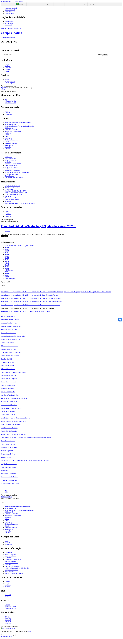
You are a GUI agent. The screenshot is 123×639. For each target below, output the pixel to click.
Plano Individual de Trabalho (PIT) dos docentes (19, 246)
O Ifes (6, 99)
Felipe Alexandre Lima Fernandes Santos (13, 372)
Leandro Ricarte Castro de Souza (11, 408)
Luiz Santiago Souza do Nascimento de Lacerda (15, 418)
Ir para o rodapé (10, 13)
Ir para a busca (10, 11)
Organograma (9, 145)
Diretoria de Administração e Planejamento (18, 122)
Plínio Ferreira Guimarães (8, 444)
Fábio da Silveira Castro (8, 369)
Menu (3, 89)
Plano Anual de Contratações (13, 194)
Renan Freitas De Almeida (9, 447)
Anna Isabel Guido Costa (8, 333)
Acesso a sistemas (10, 81)
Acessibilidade (9, 21)
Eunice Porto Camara (7, 362)
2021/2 (7, 263)
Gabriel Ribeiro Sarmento (8, 382)
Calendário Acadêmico (11, 129)
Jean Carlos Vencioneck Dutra (10, 395)
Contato (7, 79)
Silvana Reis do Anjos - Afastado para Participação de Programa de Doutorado (25, 460)
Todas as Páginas (10, 278)
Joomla (30, 631)
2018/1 (7, 277)
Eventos (7, 136)
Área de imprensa (10, 83)
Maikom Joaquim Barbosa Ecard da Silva (13, 421)
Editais (7, 135)
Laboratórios (8, 138)
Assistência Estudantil (11, 143)
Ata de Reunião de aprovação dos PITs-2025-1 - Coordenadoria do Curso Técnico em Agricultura (30, 305)
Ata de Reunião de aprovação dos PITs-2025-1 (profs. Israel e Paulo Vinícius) (87, 292)
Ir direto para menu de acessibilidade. (12, 1)
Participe (68, 4)
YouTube (8, 618)
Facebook (8, 620)
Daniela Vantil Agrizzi (7, 342)
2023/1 (7, 258)
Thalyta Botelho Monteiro (9, 464)
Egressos (7, 148)
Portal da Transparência (12, 199)
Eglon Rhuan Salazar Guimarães (11, 352)
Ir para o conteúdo (11, 8)
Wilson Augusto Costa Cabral (10, 483)
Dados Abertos (9, 176)
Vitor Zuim (4, 470)
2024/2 (7, 252)
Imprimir (7, 231)
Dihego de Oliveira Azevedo (9, 346)
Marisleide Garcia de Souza (9, 428)
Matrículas (8, 147)
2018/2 (7, 275)
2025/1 (7, 251)
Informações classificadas (12, 170)
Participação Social (10, 160)
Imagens (8, 211)
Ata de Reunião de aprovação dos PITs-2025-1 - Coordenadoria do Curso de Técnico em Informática (31, 301)
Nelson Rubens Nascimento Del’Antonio (13, 434)
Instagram (8, 621)
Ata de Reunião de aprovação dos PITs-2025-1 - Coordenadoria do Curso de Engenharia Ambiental (31, 298)
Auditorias (8, 162)
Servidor (7, 112)
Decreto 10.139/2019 (11, 187)
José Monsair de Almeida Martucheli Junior (14, 398)
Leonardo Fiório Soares (8, 411)
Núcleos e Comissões (11, 140)
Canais (100, 4)
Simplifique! (48, 4)
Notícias (8, 216)
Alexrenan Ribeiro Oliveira (9, 323)
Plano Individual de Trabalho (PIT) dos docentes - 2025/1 (38, 226)
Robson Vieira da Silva (8, 454)
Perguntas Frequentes (11, 174)
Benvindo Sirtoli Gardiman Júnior (11, 339)
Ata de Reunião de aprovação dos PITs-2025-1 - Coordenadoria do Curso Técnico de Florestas (29, 295)
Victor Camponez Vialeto (8, 467)
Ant (6, 490)
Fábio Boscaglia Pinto (7, 365)
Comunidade (8, 114)
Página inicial (5, 88)
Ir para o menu (10, 10)
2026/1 (7, 247)
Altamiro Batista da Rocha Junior (11, 326)
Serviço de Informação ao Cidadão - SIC (17, 172)
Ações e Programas (10, 158)
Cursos (7, 141)
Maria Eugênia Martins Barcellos (11, 424)
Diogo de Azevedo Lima (8, 349)
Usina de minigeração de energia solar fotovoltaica (20, 203)
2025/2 (7, 249)
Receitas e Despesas (11, 165)
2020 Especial (9, 270)
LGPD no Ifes (9, 196)
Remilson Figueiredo (7, 451)
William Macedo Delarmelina (10, 480)
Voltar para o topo (6, 497)
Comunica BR (59, 4)
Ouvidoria (8, 201)
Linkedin (8, 623)
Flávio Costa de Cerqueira (9, 378)
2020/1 (7, 268)
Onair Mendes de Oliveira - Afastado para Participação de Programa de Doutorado (26, 437)
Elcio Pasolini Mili (6, 359)
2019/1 (7, 273)
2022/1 (7, 261)
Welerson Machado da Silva (9, 477)
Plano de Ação (9, 189)
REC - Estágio (9, 128)
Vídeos (7, 213)
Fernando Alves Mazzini (8, 375)
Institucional (8, 157)
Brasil (21, 4)
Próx (6, 492)
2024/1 (7, 254)
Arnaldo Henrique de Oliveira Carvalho (13, 336)
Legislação (92, 4)
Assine (7, 596)
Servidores (8, 169)
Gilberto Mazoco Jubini (8, 385)
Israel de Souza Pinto (7, 388)
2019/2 (7, 272)
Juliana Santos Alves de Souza (10, 401)
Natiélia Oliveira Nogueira (9, 431)
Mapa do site (8, 25)
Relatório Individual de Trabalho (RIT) (16, 193)
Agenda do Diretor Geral (12, 186)
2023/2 (7, 256)
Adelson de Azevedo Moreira (10, 320)
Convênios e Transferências (13, 164)
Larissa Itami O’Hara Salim (9, 405)
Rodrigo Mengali (6, 457)
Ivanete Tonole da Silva (8, 392)
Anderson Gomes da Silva (9, 329)
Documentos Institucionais (13, 131)
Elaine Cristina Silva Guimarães (10, 356)
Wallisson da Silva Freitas (8, 473)
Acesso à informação (80, 4)
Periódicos (8, 215)
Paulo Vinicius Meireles (8, 441)
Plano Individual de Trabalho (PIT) (15, 191)
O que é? (8, 595)
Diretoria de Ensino (10, 124)
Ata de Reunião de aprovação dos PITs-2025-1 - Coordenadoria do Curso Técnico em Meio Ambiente (32, 292)
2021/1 (7, 265)
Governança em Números (12, 198)
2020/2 (7, 266)
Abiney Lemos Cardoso (8, 316)
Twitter (7, 616)
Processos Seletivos (10, 103)
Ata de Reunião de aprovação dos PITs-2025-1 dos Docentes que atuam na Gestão (26, 311)
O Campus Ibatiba (10, 101)
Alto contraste (9, 23)
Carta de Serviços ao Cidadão (14, 177)
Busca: (100, 54)
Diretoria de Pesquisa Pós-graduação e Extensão (19, 126)
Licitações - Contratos (11, 167)
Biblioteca (8, 133)
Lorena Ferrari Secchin (8, 414)
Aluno (6, 111)
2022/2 (7, 259)
